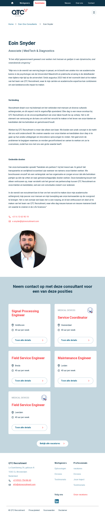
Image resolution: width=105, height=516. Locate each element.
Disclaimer (63, 510)
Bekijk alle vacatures (50, 443)
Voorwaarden (49, 510)
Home (11, 24)
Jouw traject (79, 479)
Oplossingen (60, 468)
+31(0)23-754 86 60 (22, 480)
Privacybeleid (34, 510)
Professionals (80, 463)
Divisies (58, 474)
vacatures (78, 468)
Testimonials (60, 479)
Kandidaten (40, 3)
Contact (91, 3)
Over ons (79, 3)
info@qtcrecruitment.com (24, 484)
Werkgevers (25, 3)
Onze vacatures (80, 494)
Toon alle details (23, 340)
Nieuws (68, 3)
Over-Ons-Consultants (27, 24)
